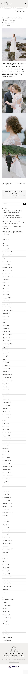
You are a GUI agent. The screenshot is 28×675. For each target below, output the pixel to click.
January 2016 (7, 405)
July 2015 (5, 420)
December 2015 (7, 408)
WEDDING (5, 653)
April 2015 (6, 426)
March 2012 (6, 531)
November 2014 (7, 442)
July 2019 (5, 282)
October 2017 (7, 340)
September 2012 (7, 512)
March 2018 (6, 325)
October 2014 (7, 445)
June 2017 (6, 353)
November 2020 (7, 255)
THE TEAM (14, 655)
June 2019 (6, 285)
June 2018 (6, 316)
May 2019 (5, 288)
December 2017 (7, 334)
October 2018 (7, 307)
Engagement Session (8, 599)
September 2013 (7, 475)
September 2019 (7, 276)
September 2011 (7, 549)
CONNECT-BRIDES (8, 656)
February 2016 (7, 402)
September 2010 (7, 586)
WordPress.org (7, 640)
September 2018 (7, 310)
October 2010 (7, 583)
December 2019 (7, 267)
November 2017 (7, 337)
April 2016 (6, 396)
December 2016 (7, 371)
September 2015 (7, 417)
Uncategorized (7, 624)
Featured (5, 602)
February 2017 (7, 365)
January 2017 (7, 368)
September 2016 (7, 380)
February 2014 (7, 460)
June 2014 (6, 451)
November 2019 (7, 270)
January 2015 (7, 436)
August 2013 (6, 478)
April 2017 (6, 359)
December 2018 (7, 301)
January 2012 (7, 537)
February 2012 (7, 534)
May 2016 (5, 393)
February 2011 (7, 570)
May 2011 (5, 561)
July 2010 (5, 592)
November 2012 (7, 506)
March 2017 (6, 362)
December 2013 (7, 466)
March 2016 (6, 399)
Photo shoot (8, 184)
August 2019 (6, 279)
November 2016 (7, 374)
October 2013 (7, 472)
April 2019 (6, 291)
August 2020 (6, 258)
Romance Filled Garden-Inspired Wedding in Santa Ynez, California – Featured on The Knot (13, 217)
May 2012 (5, 524)
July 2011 (5, 555)
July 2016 (5, 386)
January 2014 (7, 463)
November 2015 (7, 411)
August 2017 (6, 347)
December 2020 (7, 252)
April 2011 (6, 564)
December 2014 (7, 439)
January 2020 (7, 264)
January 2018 (7, 331)
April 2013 (6, 491)
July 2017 (5, 350)
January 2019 (7, 298)
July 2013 (5, 482)
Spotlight (5, 621)
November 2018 (7, 304)
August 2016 (6, 383)
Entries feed (6, 634)
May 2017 (5, 356)
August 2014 (6, 448)
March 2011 (6, 567)
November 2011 (7, 543)
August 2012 (6, 515)
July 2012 (5, 518)
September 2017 (7, 344)
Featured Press (7, 605)
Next (23, 11)
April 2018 (6, 322)
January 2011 (7, 574)
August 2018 (6, 313)
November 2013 (7, 469)
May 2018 (5, 319)
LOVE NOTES (21, 655)
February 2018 (7, 328)
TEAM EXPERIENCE (6, 655)
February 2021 (7, 248)
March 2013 (6, 494)
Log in (4, 631)
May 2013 (5, 488)
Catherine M (6, 183)
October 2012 (7, 509)
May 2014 (5, 454)
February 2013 (7, 497)
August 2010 (6, 589)
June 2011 (6, 558)
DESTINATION (12, 653)
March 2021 (6, 245)
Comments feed (7, 637)
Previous (18, 11)
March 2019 (6, 294)
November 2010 (7, 580)
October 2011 (7, 546)
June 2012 (6, 521)
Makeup (5, 608)
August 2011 (6, 552)
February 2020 (7, 261)
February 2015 (7, 432)
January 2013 (7, 500)
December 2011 (7, 540)
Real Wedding (7, 617)
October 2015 (7, 414)
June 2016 (6, 390)
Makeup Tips (6, 611)
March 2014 (6, 457)
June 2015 (6, 423)
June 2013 (6, 485)
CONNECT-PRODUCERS (19, 656)
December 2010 (7, 577)
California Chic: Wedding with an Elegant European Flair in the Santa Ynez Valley (13, 233)
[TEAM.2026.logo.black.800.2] (6, 1)
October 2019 (7, 273)
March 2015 (6, 429)
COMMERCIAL (20, 653)
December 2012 (7, 503)
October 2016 (7, 377)
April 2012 (6, 528)
